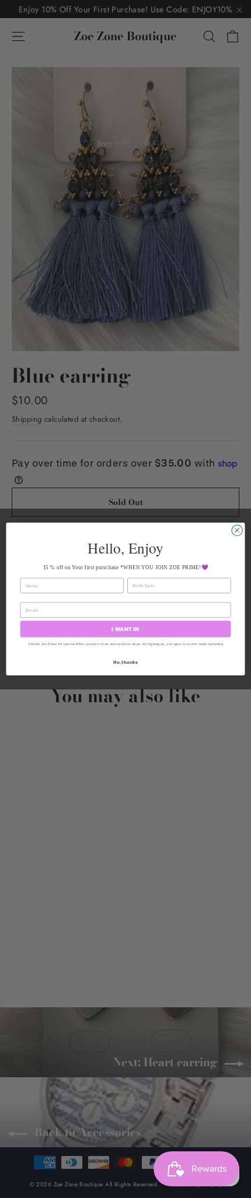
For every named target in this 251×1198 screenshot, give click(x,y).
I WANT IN (125, 628)
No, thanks (125, 662)
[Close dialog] (237, 530)
